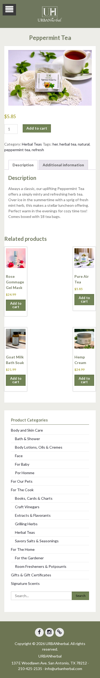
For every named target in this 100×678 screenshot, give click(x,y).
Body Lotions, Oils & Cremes (38, 447)
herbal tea (67, 144)
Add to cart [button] (15, 305)
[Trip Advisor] (59, 632)
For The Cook (22, 489)
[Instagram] (49, 632)
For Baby (22, 464)
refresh (38, 149)
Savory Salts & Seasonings (37, 541)
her (55, 144)
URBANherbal (50, 656)
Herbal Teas (32, 144)
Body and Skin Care (27, 430)
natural (84, 144)
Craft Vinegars (27, 507)
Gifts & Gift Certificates (31, 575)
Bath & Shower (27, 438)
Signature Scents (25, 583)
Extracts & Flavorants (33, 515)
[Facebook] (39, 632)
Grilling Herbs (26, 524)
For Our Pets (22, 481)
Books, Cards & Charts (34, 498)
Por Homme (24, 472)
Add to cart (36, 128)
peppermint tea (17, 149)
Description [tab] (23, 165)
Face (19, 455)
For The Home (23, 549)
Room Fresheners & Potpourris (40, 566)
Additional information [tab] (63, 165)
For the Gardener (29, 558)
